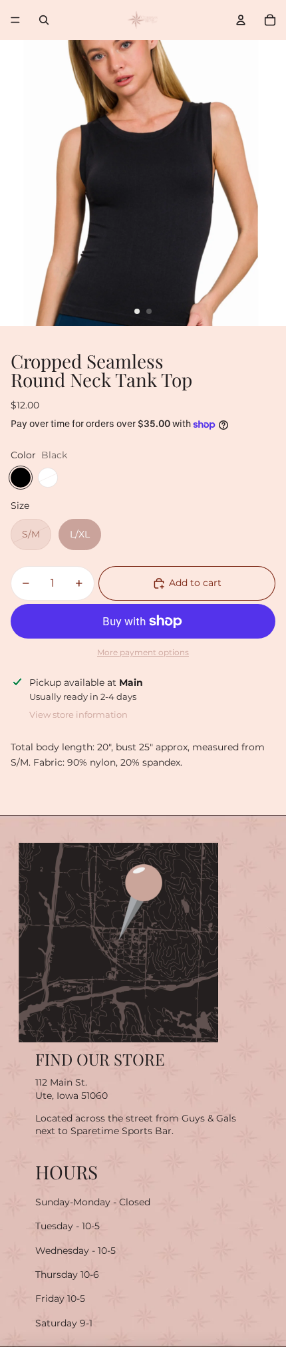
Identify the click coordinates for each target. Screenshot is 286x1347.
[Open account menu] (240, 20)
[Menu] (15, 20)
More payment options (143, 652)
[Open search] (44, 20)
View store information (78, 714)
